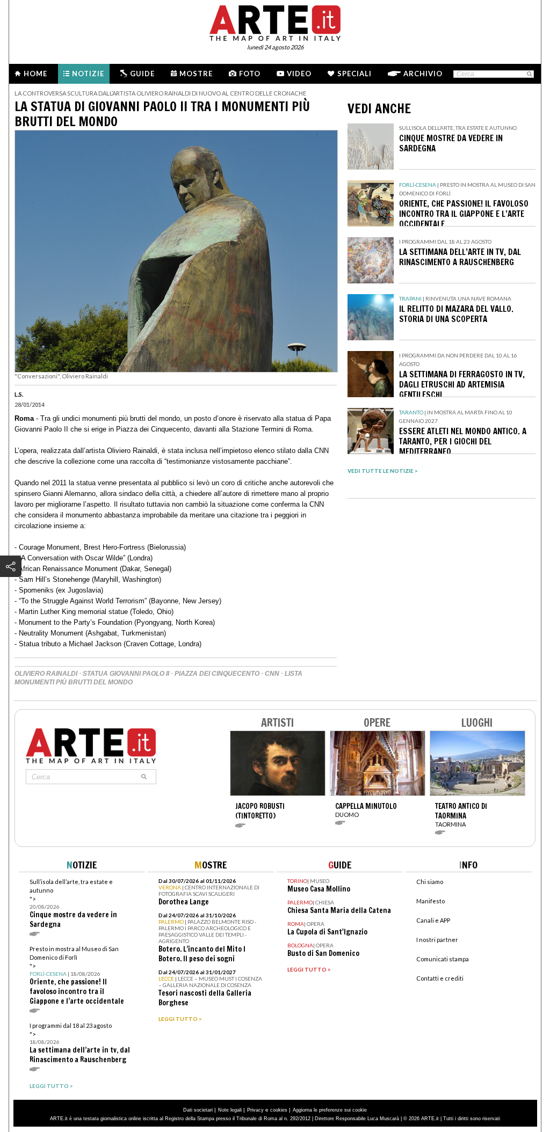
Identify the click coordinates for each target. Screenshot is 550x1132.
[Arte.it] (275, 21)
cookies (278, 1110)
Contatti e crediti (440, 978)
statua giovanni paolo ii (126, 673)
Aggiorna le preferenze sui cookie (330, 1110)
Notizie (88, 73)
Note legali (230, 1110)
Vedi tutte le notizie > (383, 471)
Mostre (196, 73)
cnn (272, 673)
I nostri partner (437, 939)
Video (299, 73)
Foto (249, 73)
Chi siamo (429, 881)
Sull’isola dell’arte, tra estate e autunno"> (73, 903)
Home (35, 73)
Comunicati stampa (442, 958)
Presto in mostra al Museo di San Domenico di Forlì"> (77, 975)
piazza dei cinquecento (217, 673)
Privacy (255, 1110)
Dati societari (198, 1110)
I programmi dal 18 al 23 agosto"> (80, 1043)
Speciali (354, 73)
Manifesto (430, 900)
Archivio (423, 73)
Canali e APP (433, 920)
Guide (142, 73)
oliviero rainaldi (46, 673)
